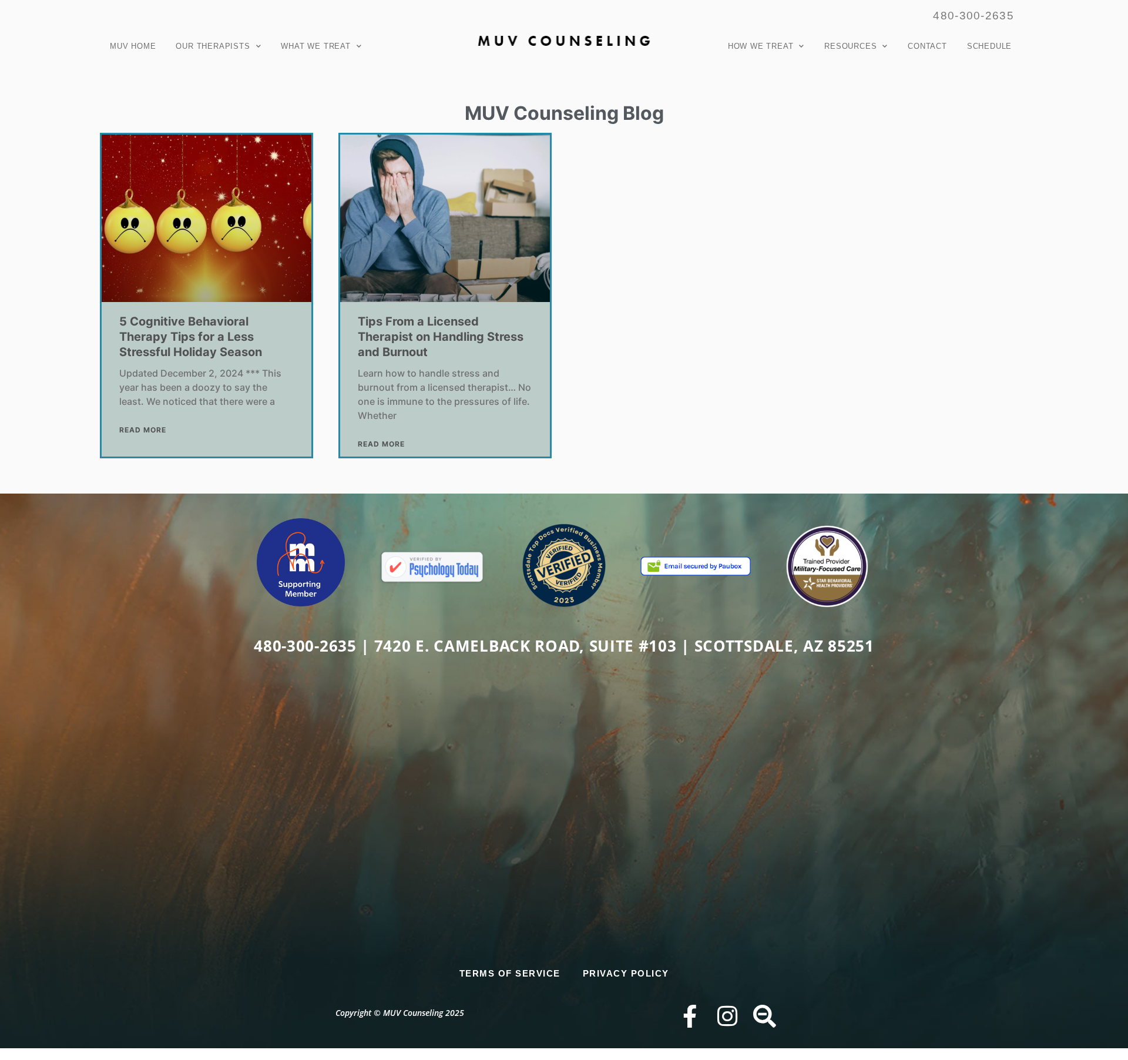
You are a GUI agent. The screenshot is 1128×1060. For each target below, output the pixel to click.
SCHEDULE (989, 46)
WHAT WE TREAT (315, 46)
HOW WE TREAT (761, 46)
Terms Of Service (509, 973)
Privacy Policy (626, 973)
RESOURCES (850, 46)
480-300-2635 (973, 15)
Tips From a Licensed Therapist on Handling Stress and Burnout (440, 336)
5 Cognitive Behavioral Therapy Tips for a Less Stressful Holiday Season (190, 336)
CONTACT (927, 46)
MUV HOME (133, 46)
